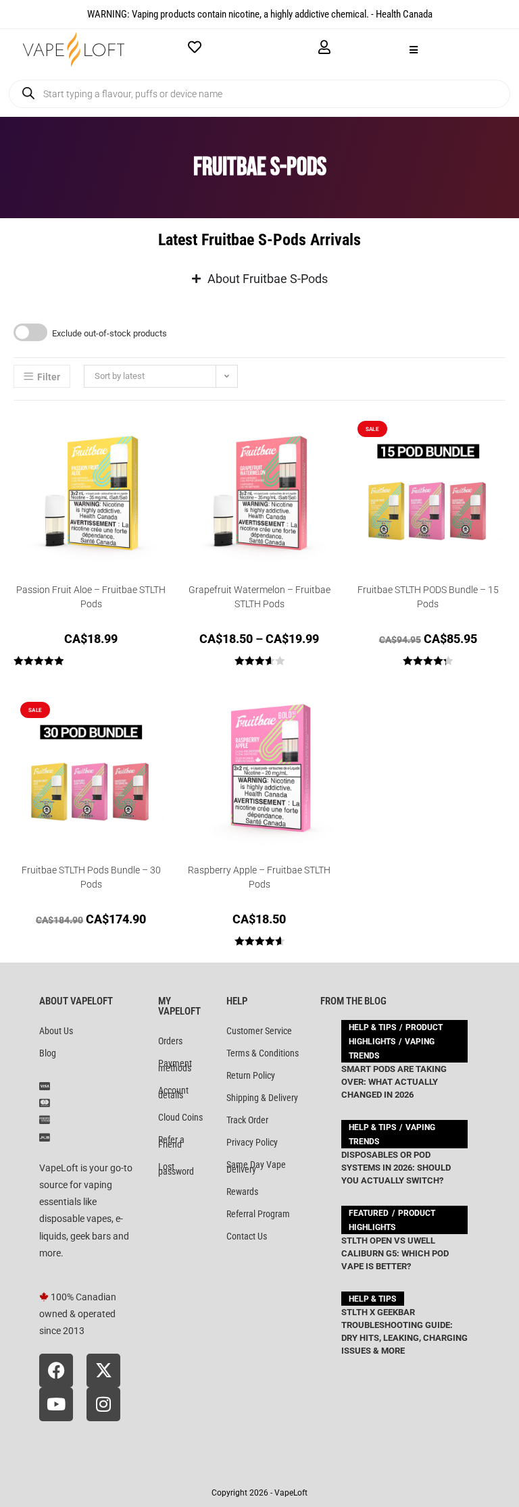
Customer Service (259, 1030)
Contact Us (246, 1236)
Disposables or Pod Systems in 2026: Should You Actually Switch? (396, 1167)
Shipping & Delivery (262, 1097)
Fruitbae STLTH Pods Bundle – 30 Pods (91, 877)
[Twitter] (103, 1370)
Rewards (242, 1191)
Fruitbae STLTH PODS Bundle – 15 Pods (428, 596)
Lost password (176, 1169)
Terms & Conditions (262, 1053)
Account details (173, 1092)
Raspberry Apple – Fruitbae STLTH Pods (259, 877)
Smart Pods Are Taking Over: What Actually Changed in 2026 (394, 1082)
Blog (47, 1053)
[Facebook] (56, 1370)
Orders (170, 1041)
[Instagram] (103, 1404)
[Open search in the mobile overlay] (259, 94)
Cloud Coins (180, 1117)
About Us (56, 1030)
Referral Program (258, 1213)
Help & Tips (372, 1027)
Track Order (247, 1120)
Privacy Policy (252, 1142)
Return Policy (250, 1075)
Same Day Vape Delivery (256, 1167)
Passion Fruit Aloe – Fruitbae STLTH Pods (91, 596)
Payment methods (175, 1065)
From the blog (353, 1001)
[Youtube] (56, 1404)
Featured (369, 1213)
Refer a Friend (171, 1142)
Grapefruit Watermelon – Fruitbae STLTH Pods (259, 596)
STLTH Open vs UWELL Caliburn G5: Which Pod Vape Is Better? (395, 1253)
